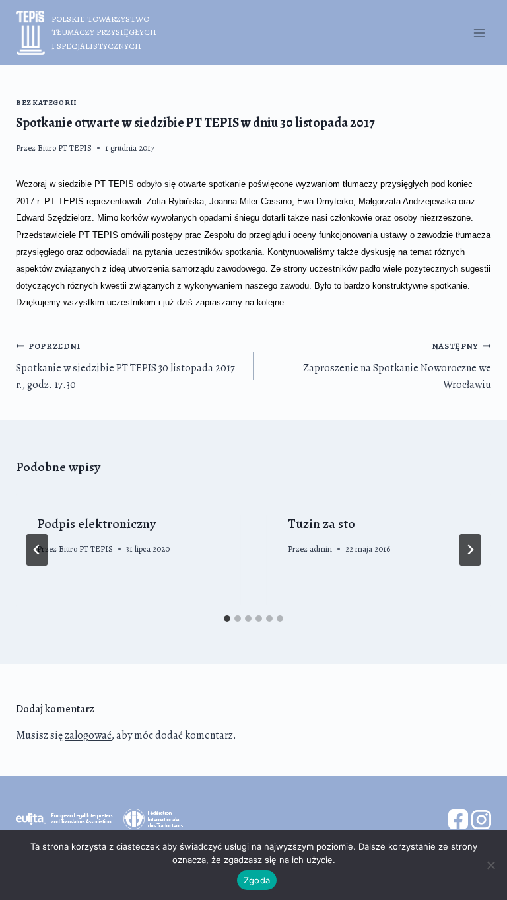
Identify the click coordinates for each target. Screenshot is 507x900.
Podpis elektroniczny (96, 524)
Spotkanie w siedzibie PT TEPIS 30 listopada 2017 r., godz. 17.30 (125, 366)
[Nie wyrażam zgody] (490, 865)
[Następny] (470, 550)
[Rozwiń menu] (479, 32)
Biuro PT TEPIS (65, 147)
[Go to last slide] (37, 550)
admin (321, 548)
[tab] (227, 618)
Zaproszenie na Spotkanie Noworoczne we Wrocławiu (397, 366)
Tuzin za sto (321, 524)
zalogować (88, 735)
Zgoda (257, 880)
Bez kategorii (46, 103)
